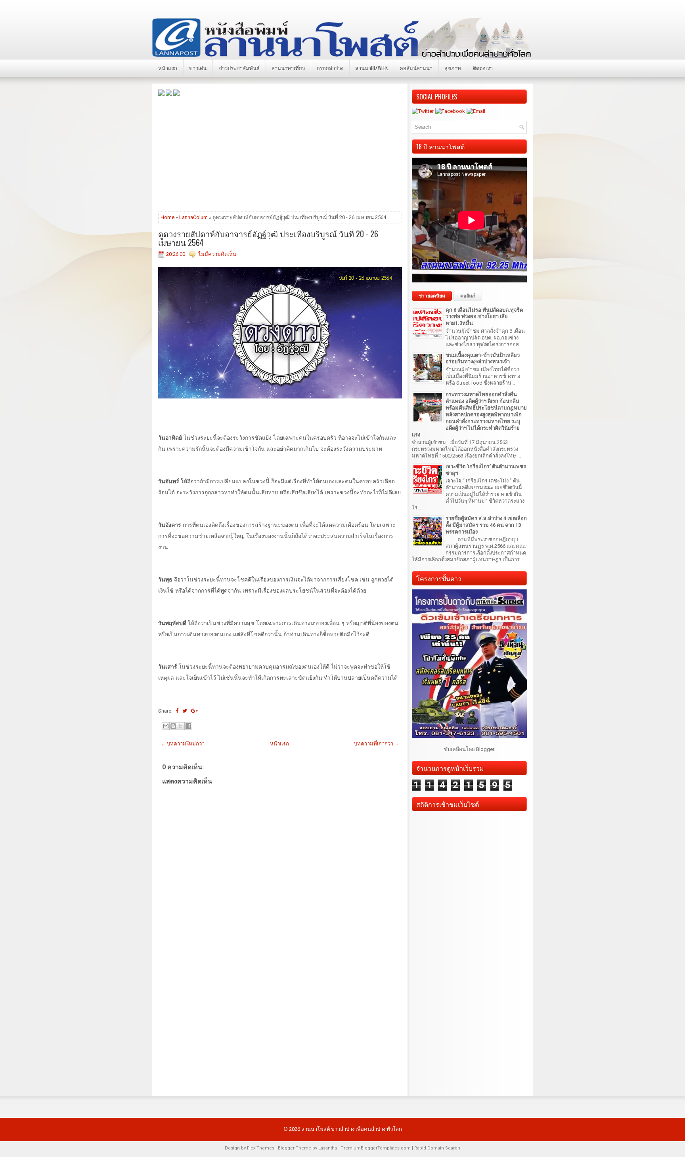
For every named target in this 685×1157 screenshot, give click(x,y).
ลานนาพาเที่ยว (288, 68)
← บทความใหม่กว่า (183, 744)
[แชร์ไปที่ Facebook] (188, 726)
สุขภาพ (452, 68)
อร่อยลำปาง (330, 68)
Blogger (485, 749)
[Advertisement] (280, 153)
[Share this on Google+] (194, 711)
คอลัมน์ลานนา (416, 68)
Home (167, 217)
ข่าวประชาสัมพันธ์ (239, 68)
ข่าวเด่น (198, 68)
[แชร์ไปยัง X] (181, 726)
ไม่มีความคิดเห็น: (217, 254)
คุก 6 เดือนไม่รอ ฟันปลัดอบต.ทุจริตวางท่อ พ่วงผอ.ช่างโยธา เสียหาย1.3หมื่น (484, 316)
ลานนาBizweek (371, 68)
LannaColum (193, 217)
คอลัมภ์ (467, 296)
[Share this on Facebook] (177, 711)
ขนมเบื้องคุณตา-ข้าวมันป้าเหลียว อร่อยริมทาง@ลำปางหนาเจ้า (483, 358)
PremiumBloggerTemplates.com (376, 1148)
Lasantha (327, 1148)
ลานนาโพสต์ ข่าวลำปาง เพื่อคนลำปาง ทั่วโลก (351, 1129)
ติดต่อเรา (483, 68)
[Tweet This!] (184, 711)
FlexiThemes (260, 1148)
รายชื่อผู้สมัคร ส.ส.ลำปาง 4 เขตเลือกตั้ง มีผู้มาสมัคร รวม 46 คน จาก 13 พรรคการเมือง (486, 525)
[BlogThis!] (173, 726)
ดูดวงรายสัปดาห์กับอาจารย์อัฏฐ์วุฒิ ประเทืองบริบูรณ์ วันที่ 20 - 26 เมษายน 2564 (268, 238)
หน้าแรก (167, 68)
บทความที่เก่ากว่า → (377, 744)
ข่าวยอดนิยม (432, 296)
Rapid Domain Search (437, 1148)
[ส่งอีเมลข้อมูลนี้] (166, 726)
